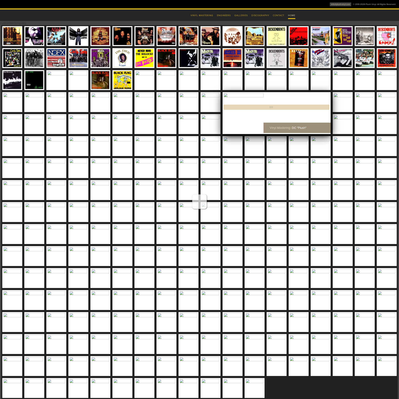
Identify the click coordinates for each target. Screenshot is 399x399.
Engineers (224, 15)
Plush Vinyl (112, 15)
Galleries (241, 15)
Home (291, 15)
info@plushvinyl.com (340, 4)
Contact (278, 15)
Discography (260, 15)
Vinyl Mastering (202, 15)
